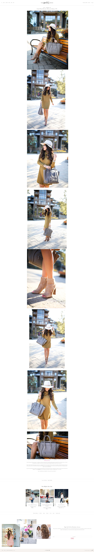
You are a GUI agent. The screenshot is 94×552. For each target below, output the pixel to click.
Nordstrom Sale (58, 513)
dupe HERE (55, 459)
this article (39, 469)
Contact (5, 550)
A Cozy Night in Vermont (32, 504)
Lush (30, 459)
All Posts (40, 513)
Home (11, 2)
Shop (13, 2)
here (46, 460)
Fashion (7, 2)
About (2, 550)
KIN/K (43, 459)
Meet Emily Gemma (85, 2)
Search (89, 2)
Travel (9, 2)
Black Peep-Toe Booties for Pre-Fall (47, 505)
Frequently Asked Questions (9, 550)
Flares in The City (61, 504)
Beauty (4, 2)
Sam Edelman (39, 459)
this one (33, 459)
